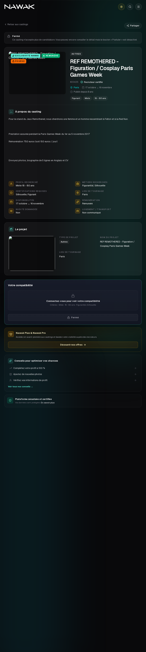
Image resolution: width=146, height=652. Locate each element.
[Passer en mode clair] (121, 7)
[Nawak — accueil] (19, 6)
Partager (134, 25)
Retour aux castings (17, 24)
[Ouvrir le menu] (138, 7)
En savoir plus (47, 402)
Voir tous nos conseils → (20, 386)
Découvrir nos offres (71, 344)
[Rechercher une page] (130, 7)
